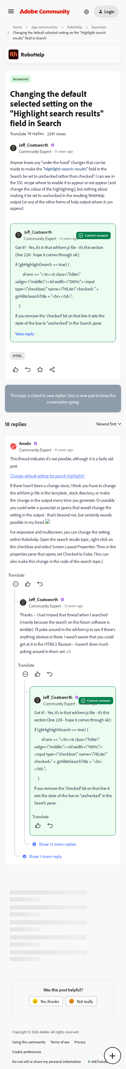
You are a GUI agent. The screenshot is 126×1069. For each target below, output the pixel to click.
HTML (17, 355)
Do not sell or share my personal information (46, 1061)
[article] (63, 514)
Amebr (25, 443)
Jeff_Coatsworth (33, 145)
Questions (98, 27)
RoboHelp (74, 27)
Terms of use (59, 1042)
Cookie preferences (26, 1051)
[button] (11, 13)
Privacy (80, 1042)
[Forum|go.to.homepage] (45, 11)
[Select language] (86, 11)
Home (17, 27)
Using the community (29, 1042)
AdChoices (99, 1061)
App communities (44, 27)
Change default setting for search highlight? (47, 475)
